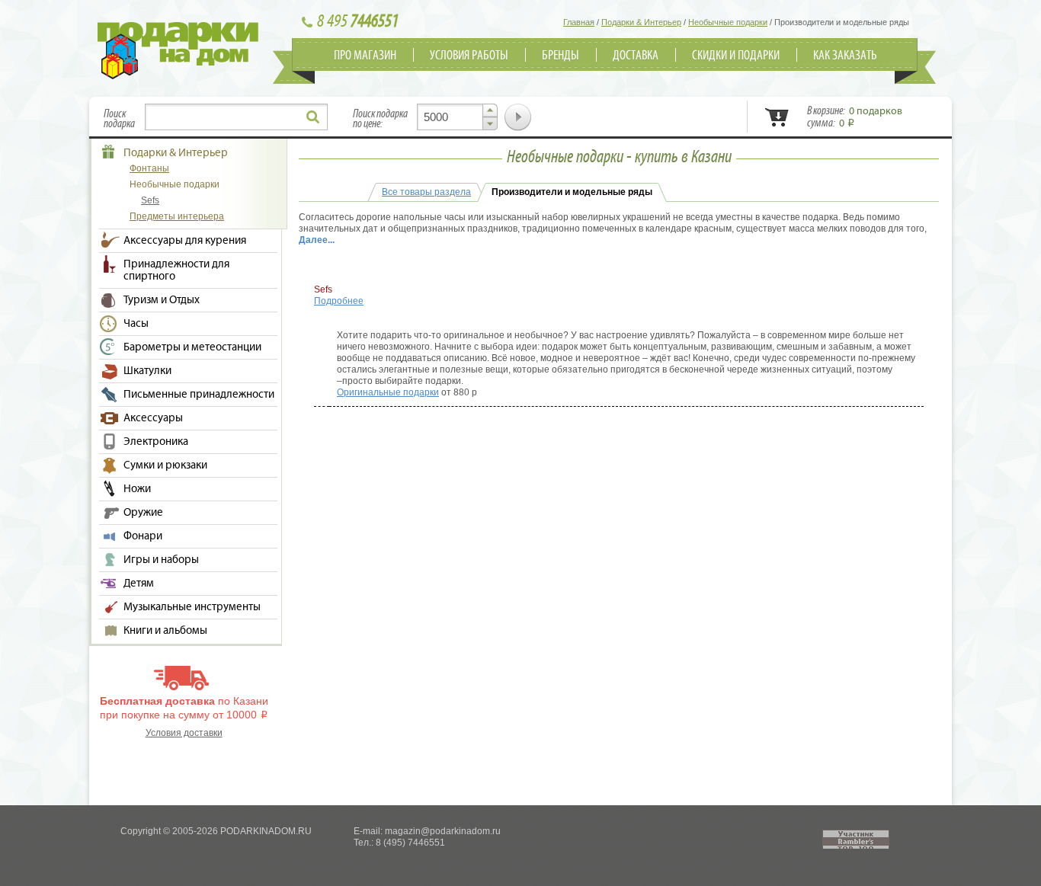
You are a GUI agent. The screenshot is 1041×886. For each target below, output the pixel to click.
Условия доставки (184, 733)
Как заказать (845, 55)
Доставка (635, 55)
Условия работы (469, 55)
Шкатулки (147, 371)
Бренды (560, 55)
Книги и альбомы (165, 631)
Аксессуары (153, 418)
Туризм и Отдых (161, 300)
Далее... (317, 240)
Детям (138, 583)
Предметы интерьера (177, 216)
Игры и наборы (161, 560)
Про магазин (365, 55)
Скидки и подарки (736, 55)
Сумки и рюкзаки (165, 465)
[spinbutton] (457, 117)
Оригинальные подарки (388, 392)
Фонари (142, 536)
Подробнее (339, 301)
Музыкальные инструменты (192, 607)
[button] (490, 110)
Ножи (137, 489)
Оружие (143, 513)
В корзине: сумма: (854, 117)
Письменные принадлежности (198, 395)
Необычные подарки (174, 184)
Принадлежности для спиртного (176, 270)
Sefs (150, 200)
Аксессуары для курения (184, 241)
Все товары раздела (426, 192)
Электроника (155, 442)
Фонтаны (149, 168)
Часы (136, 324)
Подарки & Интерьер (175, 153)
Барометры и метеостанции (192, 347)
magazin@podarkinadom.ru (443, 831)
